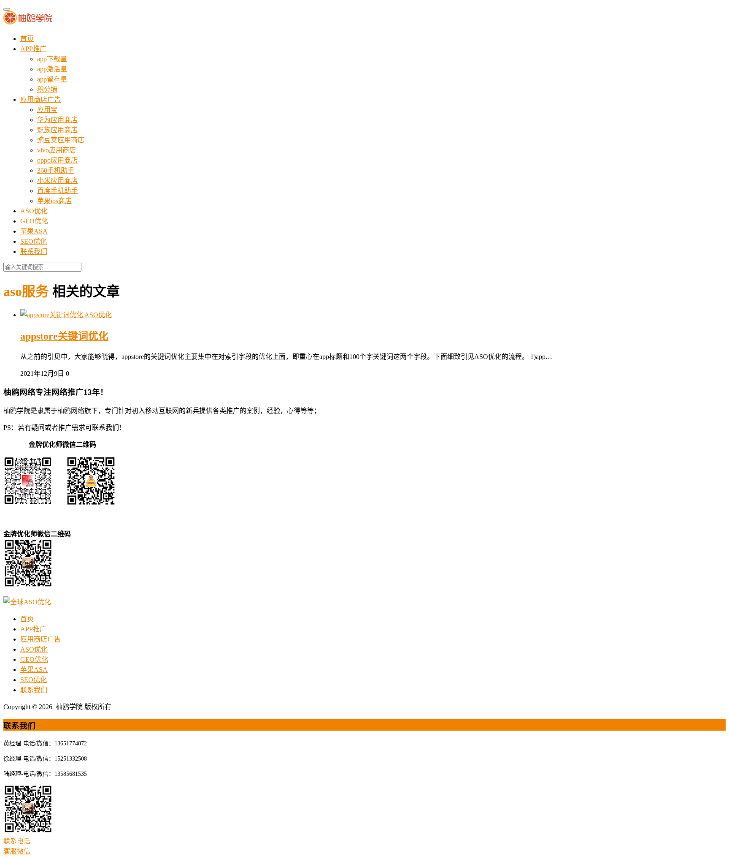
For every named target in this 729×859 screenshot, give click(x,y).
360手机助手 (55, 170)
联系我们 (33, 251)
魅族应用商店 (57, 129)
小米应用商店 (57, 180)
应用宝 (47, 109)
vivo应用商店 (56, 150)
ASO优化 (34, 211)
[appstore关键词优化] (52, 314)
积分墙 (47, 89)
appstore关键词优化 (64, 336)
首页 (27, 38)
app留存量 (52, 79)
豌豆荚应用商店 (60, 140)
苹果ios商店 (54, 200)
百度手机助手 (57, 190)
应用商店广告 (40, 99)
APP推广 (33, 48)
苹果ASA (34, 231)
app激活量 (52, 69)
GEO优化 (34, 221)
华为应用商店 (57, 119)
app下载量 (52, 59)
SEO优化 (33, 241)
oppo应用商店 (57, 160)
